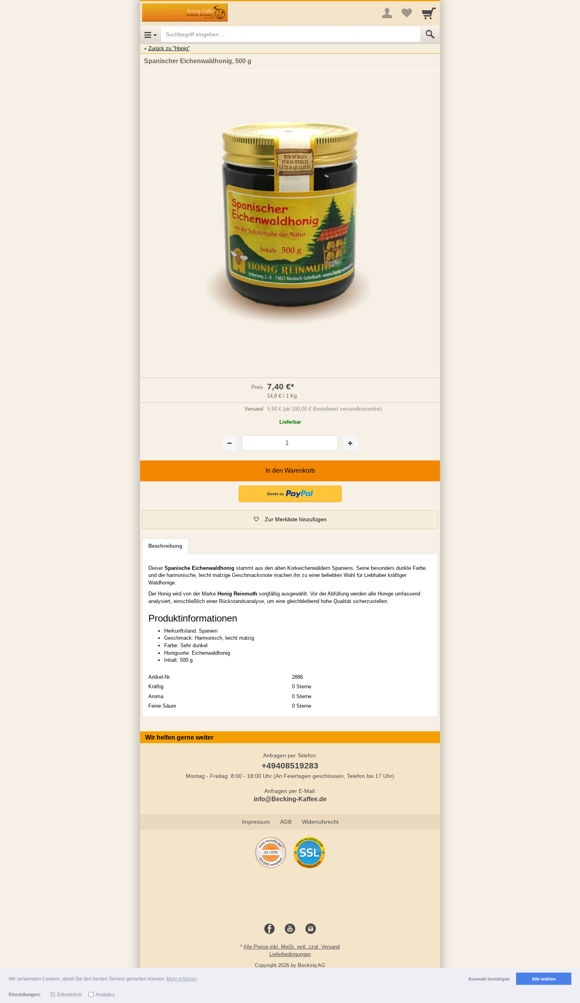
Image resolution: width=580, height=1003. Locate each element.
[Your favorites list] (407, 13)
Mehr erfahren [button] (182, 979)
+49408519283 (290, 765)
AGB (286, 822)
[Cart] (429, 13)
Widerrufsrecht (320, 822)
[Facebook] (269, 929)
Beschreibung (165, 546)
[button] (290, 493)
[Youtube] (290, 929)
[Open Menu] (150, 34)
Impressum (256, 822)
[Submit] (430, 34)
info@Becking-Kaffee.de (290, 799)
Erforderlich (69, 994)
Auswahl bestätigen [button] (489, 979)
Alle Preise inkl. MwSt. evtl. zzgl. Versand (291, 947)
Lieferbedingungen (290, 954)
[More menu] (387, 13)
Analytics (105, 994)
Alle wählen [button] (544, 979)
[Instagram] (310, 929)
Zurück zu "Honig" (169, 48)
